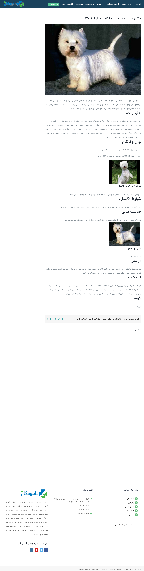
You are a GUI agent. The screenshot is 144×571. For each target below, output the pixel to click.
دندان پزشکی (129, 506)
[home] (33, 491)
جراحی (131, 514)
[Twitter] (41, 550)
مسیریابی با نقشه (83, 513)
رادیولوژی (131, 502)
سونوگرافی (130, 498)
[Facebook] (46, 550)
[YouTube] (36, 550)
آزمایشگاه (130, 510)
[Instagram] (31, 550)
